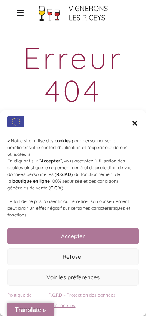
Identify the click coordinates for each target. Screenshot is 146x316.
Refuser (73, 256)
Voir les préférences (73, 277)
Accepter (73, 236)
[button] (135, 123)
